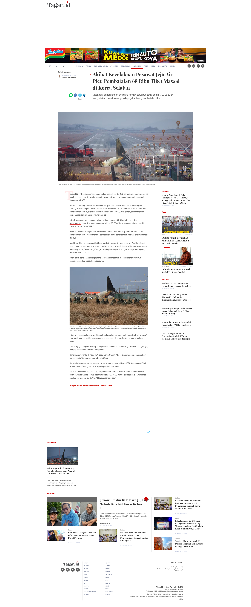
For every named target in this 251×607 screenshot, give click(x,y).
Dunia (70, 530)
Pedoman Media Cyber (163, 596)
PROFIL (86, 577)
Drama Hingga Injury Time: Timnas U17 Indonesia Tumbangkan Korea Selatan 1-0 (176, 297)
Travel (79, 99)
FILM (106, 580)
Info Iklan (180, 596)
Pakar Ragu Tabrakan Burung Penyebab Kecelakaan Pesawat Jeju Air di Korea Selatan (61, 471)
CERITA (86, 580)
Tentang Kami (134, 596)
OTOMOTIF (114, 66)
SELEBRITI (108, 574)
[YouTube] (198, 66)
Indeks (181, 599)
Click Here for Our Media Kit (169, 587)
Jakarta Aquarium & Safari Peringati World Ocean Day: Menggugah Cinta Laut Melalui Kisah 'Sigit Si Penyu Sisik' (176, 198)
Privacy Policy (150, 596)
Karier (174, 596)
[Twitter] (193, 66)
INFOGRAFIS (162, 66)
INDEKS (172, 66)
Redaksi (142, 596)
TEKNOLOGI (125, 66)
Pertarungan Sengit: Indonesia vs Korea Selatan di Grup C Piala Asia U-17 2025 (177, 311)
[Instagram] (202, 66)
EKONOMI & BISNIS (101, 66)
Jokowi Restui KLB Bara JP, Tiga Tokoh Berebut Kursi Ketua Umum (124, 504)
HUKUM (86, 571)
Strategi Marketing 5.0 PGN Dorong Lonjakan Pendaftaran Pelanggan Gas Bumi (189, 543)
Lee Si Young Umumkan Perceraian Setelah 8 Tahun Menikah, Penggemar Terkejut (176, 336)
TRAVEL (107, 568)
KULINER (108, 571)
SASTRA (86, 586)
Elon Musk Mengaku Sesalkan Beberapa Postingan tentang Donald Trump (82, 535)
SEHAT (107, 563)
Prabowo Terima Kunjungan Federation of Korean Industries (176, 284)
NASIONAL (51, 493)
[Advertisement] (125, 28)
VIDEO (153, 66)
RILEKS (107, 583)
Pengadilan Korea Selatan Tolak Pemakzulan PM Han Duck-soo (176, 323)
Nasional (122, 530)
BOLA (85, 574)
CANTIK (107, 566)
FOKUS (88, 66)
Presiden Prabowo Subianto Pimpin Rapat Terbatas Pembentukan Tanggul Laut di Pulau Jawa (134, 536)
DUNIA (86, 563)
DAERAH (86, 568)
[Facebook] (189, 66)
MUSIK (107, 577)
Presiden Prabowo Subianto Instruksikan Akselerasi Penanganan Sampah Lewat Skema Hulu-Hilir (188, 504)
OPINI (85, 583)
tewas (88, 205)
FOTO (146, 66)
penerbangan (75, 223)
